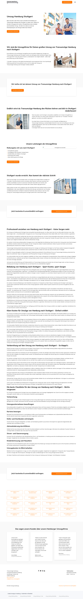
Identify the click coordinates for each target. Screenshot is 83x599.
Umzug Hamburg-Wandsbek (51, 596)
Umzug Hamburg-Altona (13, 596)
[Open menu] (75, 2)
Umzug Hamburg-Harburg (64, 596)
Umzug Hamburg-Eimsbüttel (25, 596)
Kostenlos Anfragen (17, 90)
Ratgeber (74, 585)
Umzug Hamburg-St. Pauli (38, 596)
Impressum (61, 585)
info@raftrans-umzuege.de (13, 578)
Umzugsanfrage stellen (61, 211)
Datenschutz (68, 585)
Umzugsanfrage (67, 2)
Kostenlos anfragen (13, 31)
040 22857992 (10, 577)
